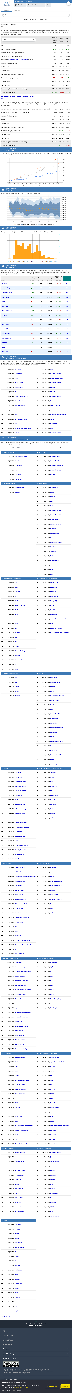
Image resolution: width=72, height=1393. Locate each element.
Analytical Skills (55, 682)
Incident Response (55, 373)
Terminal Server (19, 1161)
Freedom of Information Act (23, 945)
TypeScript (53, 1008)
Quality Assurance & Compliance (18, 59)
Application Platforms (9, 452)
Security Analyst (20, 813)
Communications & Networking (12, 578)
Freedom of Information (22, 940)
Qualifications (7, 1053)
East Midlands (6, 333)
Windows (18, 392)
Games (52, 759)
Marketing (53, 764)
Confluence (18, 465)
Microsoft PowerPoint (57, 465)
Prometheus (54, 1193)
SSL (16, 637)
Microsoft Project (55, 470)
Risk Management (55, 382)
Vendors (5, 1220)
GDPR (52, 419)
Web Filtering (19, 1030)
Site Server (18, 474)
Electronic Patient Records (58, 619)
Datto (16, 1306)
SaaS (51, 506)
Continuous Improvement (23, 428)
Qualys (17, 1293)
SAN (16, 664)
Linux (52, 401)
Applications (42, 452)
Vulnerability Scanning (22, 1017)
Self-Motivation (19, 890)
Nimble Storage (19, 1247)
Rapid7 (17, 1311)
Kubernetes (53, 1166)
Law (51, 709)
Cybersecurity (19, 387)
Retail (52, 705)
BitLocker (18, 1202)
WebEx (17, 646)
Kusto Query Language (57, 999)
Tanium (17, 1256)
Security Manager (20, 804)
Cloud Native (19, 908)
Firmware (18, 1179)
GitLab (17, 686)
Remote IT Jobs (8, 1340)
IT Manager (18, 795)
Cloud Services (43, 483)
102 (67, 292)
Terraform (53, 772)
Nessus (52, 1170)
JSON (51, 781)
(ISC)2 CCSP (18, 1116)
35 (67, 315)
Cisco (16, 1261)
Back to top (8, 1317)
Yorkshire (4, 320)
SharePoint (18, 461)
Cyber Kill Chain (19, 954)
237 (67, 283)
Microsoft (18, 369)
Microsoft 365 (19, 373)
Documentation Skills (56, 727)
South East (5, 306)
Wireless (17, 632)
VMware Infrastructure (22, 1166)
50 (67, 306)
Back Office (53, 750)
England (4, 283)
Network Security (20, 605)
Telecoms (53, 746)
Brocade (17, 1252)
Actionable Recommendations (59, 1125)
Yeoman (17, 696)
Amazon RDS (54, 582)
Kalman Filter (19, 1021)
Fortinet (17, 1265)
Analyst (17, 800)
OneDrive (53, 547)
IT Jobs (5, 1331)
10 (67, 320)
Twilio (52, 556)
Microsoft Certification (22, 1080)
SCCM (52, 1207)
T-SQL (52, 1003)
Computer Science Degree (23, 1144)
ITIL (16, 1003)
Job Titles (5, 768)
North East (5, 352)
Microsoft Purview (55, 510)
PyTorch (52, 813)
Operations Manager (21, 822)
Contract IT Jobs (8, 1335)
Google (17, 1288)
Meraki (17, 1302)
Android (52, 913)
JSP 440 (52, 1139)
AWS (51, 501)
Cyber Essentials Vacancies (36, 5)
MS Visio (52, 474)
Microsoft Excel (55, 456)
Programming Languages (46, 958)
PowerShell (53, 962)
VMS (51, 908)
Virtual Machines (20, 1170)
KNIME (52, 605)
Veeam (17, 1233)
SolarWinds (18, 1243)
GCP (51, 569)
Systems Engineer (20, 786)
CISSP (52, 428)
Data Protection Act (21, 913)
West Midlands (6, 329)
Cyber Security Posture (22, 904)
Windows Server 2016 (56, 881)
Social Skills (53, 677)
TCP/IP (17, 619)
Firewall (52, 387)
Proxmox (53, 1198)
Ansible (52, 1179)
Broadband (18, 660)
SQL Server (53, 587)
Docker (17, 1184)
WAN (16, 623)
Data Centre (18, 936)
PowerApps (53, 565)
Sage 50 (17, 492)
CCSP (16, 1135)
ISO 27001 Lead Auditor (22, 1112)
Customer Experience (21, 1026)
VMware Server (19, 1175)
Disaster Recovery (20, 999)
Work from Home (7, 292)
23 (67, 338)
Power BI (53, 591)
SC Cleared (53, 423)
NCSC (52, 1098)
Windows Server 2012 (56, 899)
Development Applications (10, 673)
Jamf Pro (53, 1157)
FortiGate (53, 1175)
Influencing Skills (55, 714)
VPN (16, 596)
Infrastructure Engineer (22, 809)
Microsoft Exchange (21, 419)
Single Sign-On (54, 1161)
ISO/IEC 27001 (19, 382)
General (41, 673)
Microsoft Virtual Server (22, 1207)
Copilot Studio (54, 560)
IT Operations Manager (22, 827)
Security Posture (20, 881)
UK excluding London (8, 288)
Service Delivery (19, 1044)
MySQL (52, 623)
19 (67, 329)
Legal (52, 691)
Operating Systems (44, 863)
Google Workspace (56, 542)
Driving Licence (19, 872)
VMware (52, 410)
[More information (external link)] (15, 24)
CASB (51, 1211)
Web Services (54, 818)
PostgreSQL (53, 601)
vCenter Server (54, 1216)
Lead (16, 841)
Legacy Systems (20, 867)
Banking (52, 737)
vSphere (17, 1193)
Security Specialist (20, 850)
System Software (8, 1148)
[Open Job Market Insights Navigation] (69, 3)
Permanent (6, 10)
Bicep (52, 994)
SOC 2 (52, 1094)
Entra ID (17, 414)
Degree (17, 1075)
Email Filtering (19, 1035)
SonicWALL (18, 1270)
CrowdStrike (18, 1283)
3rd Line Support (20, 854)
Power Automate (55, 524)
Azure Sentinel (54, 533)
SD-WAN (17, 655)
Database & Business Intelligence (48, 578)
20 (67, 324)
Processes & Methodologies (10, 958)
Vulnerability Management (23, 1012)
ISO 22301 (53, 1135)
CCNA (16, 1098)
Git (16, 682)
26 (67, 297)
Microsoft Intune (55, 396)
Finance (52, 686)
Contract (17, 10)
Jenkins (17, 691)
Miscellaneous (7, 863)
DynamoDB (53, 614)
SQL (51, 971)
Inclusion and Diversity (57, 696)
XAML (52, 990)
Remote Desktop (20, 651)
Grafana (52, 1189)
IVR (16, 926)
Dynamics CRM (19, 487)
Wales (3, 347)
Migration (18, 1008)
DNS (16, 423)
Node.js (52, 809)
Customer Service (55, 433)
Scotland (4, 342)
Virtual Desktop (19, 1189)
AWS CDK (53, 804)
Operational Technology (22, 917)
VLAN (16, 601)
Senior (17, 818)
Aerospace (53, 732)
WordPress (18, 479)
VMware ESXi (19, 1198)
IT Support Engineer (21, 790)
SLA (51, 1112)
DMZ (16, 669)
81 (67, 301)
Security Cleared (55, 405)
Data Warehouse (55, 610)
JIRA (16, 677)
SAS (16, 470)
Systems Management (45, 1148)
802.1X (52, 790)
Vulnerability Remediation (58, 414)
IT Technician (19, 859)
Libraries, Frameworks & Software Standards (51, 768)
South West (5, 297)
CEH (16, 1139)
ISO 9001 (53, 1089)
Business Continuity (21, 1049)
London (4, 301)
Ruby (51, 976)
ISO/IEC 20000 (54, 1107)
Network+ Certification (22, 1130)
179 (67, 288)
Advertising (53, 723)
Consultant (18, 831)
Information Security (56, 378)
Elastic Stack (54, 795)
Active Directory (20, 401)
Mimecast (53, 528)
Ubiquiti (17, 1279)
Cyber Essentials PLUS (21, 396)
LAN (16, 628)
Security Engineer (20, 836)
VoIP (16, 614)
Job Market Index (20, 5)
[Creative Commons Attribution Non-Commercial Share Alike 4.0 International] (29, 1363)
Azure (16, 378)
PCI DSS (52, 392)
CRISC (16, 1103)
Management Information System (25, 876)
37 (67, 311)
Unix (51, 904)
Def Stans (53, 1130)
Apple (16, 1274)
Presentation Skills (56, 755)
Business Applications (9, 483)
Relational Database (56, 628)
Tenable (17, 1297)
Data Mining (54, 596)
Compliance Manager (21, 845)
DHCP (52, 369)
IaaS (51, 537)
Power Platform (55, 519)
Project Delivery (19, 1040)
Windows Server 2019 (56, 885)
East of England (6, 338)
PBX (16, 642)
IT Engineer (18, 777)
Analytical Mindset (20, 899)
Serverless (53, 551)
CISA (16, 1121)
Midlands (4, 315)
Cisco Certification (20, 1089)
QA (51, 1084)
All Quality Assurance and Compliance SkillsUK (18, 97)
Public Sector (54, 718)
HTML (52, 777)
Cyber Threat (19, 895)
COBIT (52, 1116)
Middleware (53, 786)
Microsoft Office (55, 461)
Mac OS (52, 890)
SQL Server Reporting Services (59, 632)
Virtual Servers (19, 1211)
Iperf (51, 1184)
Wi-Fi (16, 610)
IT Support (18, 772)
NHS (16, 931)
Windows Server (20, 410)
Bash (51, 985)
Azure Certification (20, 1094)
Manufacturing (54, 700)
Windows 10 (54, 895)
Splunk (17, 1238)
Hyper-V (17, 433)
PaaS (51, 574)
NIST (51, 1075)
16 (67, 333)
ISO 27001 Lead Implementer (23, 1125)
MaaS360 (53, 1202)
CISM (16, 1071)
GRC (51, 1080)
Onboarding (18, 885)
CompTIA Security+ (21, 1084)
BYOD (16, 949)
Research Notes (8, 1345)
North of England (7, 311)
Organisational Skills (56, 741)
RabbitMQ (53, 800)
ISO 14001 (53, 1103)
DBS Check (18, 1107)
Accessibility (54, 1144)
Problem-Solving (20, 405)
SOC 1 (52, 1121)
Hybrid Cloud (19, 922)
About (48, 5)
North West (5, 324)
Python (52, 967)
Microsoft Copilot (55, 515)
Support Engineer (20, 781)
